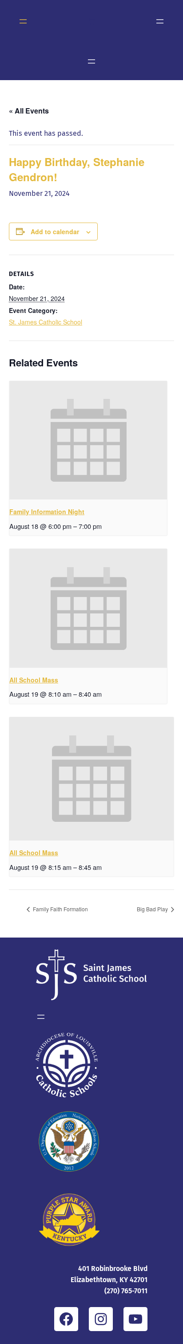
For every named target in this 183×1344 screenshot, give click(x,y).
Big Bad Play (153, 909)
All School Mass (33, 679)
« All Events (29, 111)
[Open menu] (23, 21)
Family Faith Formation (60, 909)
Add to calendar (55, 231)
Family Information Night (46, 511)
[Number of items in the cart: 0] (91, 21)
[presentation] (88, 440)
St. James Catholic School (45, 321)
